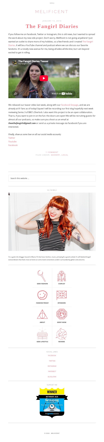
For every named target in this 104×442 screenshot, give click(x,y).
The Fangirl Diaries (52, 26)
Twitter (11, 137)
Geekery (55, 155)
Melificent (52, 11)
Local (65, 155)
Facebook (13, 145)
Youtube (12, 141)
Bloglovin (52, 377)
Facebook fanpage (69, 104)
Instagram (52, 366)
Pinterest (52, 371)
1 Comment (52, 152)
